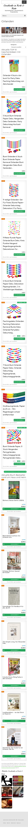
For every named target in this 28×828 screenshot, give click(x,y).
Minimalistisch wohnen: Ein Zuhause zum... (11, 536)
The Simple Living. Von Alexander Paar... (14, 642)
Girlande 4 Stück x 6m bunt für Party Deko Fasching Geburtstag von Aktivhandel (13, 79)
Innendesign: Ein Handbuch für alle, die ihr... (13, 607)
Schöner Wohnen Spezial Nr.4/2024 (11, 571)
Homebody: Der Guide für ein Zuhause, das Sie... (13, 748)
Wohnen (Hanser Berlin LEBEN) (13, 500)
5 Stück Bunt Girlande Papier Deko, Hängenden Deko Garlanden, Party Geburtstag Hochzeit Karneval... (13, 121)
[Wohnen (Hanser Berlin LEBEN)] (14, 490)
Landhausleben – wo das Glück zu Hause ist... (13, 713)
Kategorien (14, 44)
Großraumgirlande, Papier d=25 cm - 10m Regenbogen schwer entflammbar (14, 410)
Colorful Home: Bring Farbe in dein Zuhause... (13, 677)
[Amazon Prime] (23, 504)
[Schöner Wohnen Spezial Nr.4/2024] (14, 561)
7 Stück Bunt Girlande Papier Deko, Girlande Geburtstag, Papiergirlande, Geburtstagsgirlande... (12, 371)
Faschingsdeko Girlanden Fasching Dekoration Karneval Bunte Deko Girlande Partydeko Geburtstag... (13, 327)
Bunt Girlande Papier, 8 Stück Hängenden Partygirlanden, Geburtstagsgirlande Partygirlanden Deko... (12, 452)
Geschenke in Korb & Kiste (14, 7)
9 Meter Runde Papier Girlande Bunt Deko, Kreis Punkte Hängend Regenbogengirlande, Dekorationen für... (13, 243)
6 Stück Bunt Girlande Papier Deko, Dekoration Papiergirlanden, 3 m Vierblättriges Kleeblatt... (13, 285)
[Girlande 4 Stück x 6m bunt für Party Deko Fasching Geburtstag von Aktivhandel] (14, 66)
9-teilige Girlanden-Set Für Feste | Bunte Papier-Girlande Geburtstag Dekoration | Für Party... (13, 204)
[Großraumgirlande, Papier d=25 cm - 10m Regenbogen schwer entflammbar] (14, 397)
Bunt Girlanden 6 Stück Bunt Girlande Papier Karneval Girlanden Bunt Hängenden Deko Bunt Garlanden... (13, 162)
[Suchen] (24, 2)
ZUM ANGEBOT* (20, 89)
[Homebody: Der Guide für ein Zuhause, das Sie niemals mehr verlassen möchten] (14, 737)
